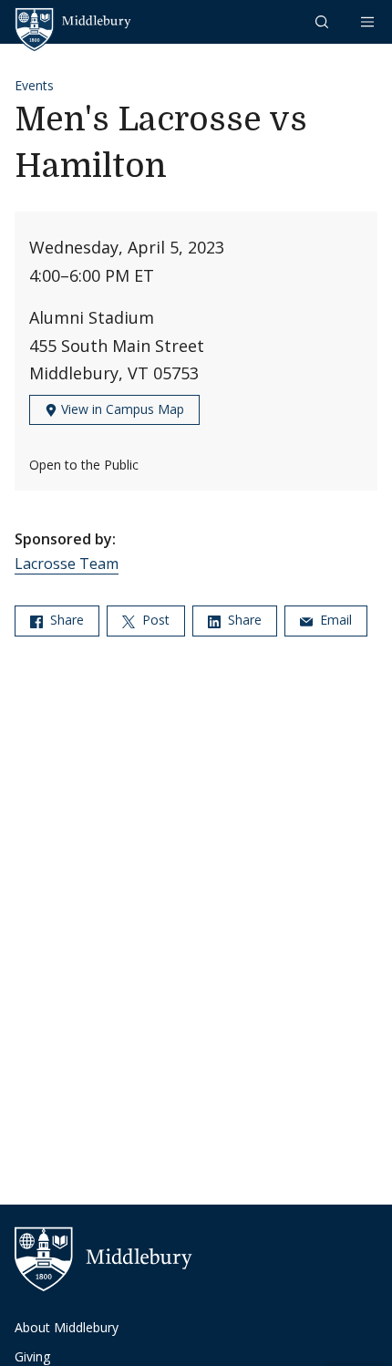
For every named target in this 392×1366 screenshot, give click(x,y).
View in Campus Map (120, 409)
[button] (323, 21)
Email (334, 619)
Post (154, 619)
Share (65, 619)
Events (34, 85)
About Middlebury (67, 1327)
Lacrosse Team (67, 564)
